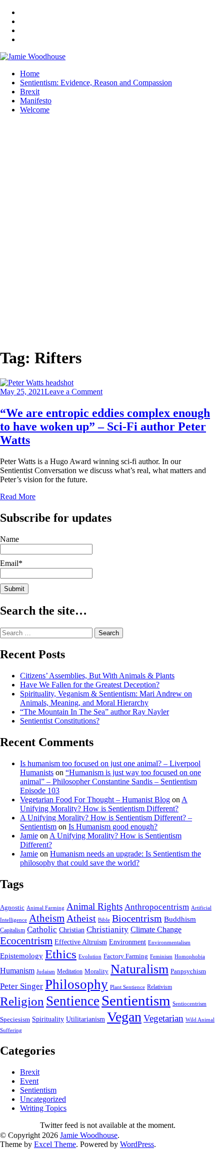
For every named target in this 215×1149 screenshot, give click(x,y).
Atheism (46, 918)
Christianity (107, 929)
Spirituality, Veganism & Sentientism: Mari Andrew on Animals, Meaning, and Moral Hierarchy (106, 698)
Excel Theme (55, 1144)
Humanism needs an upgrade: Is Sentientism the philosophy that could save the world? (110, 858)
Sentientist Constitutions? (60, 720)
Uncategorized (43, 1099)
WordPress (137, 1144)
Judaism (45, 971)
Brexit (30, 91)
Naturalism (139, 969)
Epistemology (21, 956)
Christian (71, 930)
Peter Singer (21, 986)
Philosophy (76, 984)
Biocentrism (137, 918)
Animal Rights (94, 906)
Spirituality (48, 1019)
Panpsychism (188, 971)
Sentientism (136, 1000)
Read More (18, 496)
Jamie (29, 835)
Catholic (42, 929)
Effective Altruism (80, 942)
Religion (22, 1001)
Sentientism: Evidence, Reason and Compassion (96, 82)
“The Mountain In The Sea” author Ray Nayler (94, 711)
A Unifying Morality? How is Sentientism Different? (104, 804)
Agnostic (12, 907)
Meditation (69, 971)
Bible (104, 920)
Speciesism (15, 1019)
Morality (96, 971)
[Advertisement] (107, 230)
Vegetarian (164, 1018)
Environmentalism (169, 942)
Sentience (73, 1001)
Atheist (81, 918)
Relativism (159, 986)
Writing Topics (43, 1108)
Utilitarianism (85, 1019)
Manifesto (36, 100)
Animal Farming (45, 908)
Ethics (60, 954)
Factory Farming (126, 956)
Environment (127, 942)
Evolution (90, 956)
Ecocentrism (26, 940)
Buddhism (180, 919)
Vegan (124, 1017)
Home (30, 73)
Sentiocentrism (189, 1003)
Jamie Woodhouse (89, 1135)
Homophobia (189, 956)
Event (29, 1081)
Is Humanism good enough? (113, 826)
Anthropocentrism (156, 907)
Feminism (161, 956)
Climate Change (156, 929)
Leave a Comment (73, 391)
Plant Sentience (127, 987)
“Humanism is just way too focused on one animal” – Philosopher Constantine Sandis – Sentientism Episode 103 (110, 781)
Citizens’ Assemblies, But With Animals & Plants (97, 675)
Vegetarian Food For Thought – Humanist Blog (95, 799)
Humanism (17, 970)
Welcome (35, 109)
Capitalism (12, 930)
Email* (11, 563)
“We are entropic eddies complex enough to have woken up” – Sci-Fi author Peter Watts (105, 426)
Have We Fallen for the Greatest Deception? (90, 684)
